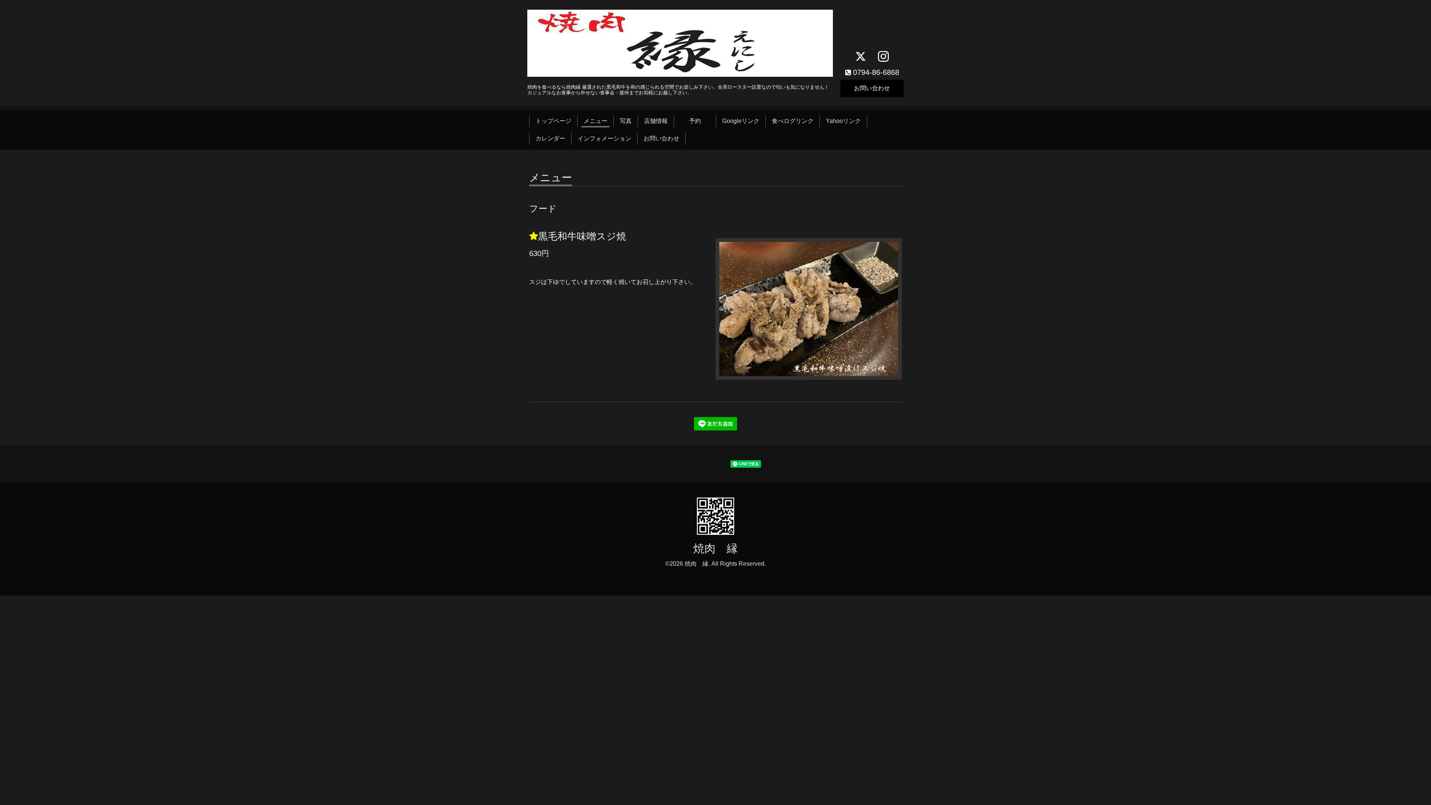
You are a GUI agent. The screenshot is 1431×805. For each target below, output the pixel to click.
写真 (626, 121)
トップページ (553, 121)
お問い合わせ (872, 88)
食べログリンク (793, 121)
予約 (701, 121)
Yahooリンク (843, 121)
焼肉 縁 (715, 548)
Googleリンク (740, 121)
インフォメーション (604, 138)
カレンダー (550, 138)
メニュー (595, 121)
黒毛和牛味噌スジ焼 (582, 236)
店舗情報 (656, 121)
